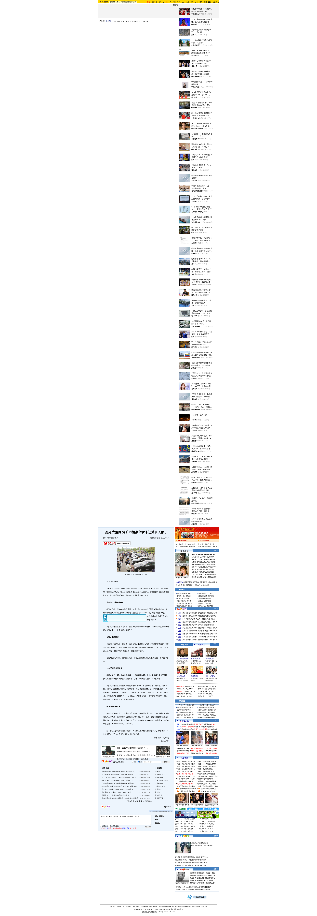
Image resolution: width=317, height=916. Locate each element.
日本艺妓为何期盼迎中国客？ (207, 637)
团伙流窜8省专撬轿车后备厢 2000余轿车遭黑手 (120, 798)
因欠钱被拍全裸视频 (182, 565)
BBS (209, 2)
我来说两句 (154, 538)
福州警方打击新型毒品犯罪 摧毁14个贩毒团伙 (119, 786)
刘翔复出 (196, 582)
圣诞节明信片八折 (183, 753)
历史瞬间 (205, 544)
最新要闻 (135, 21)
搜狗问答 (181, 609)
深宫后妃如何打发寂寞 (184, 696)
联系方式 (157, 906)
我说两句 (216, 2)
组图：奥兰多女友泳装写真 (207, 766)
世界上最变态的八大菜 (146, 755)
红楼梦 (213, 724)
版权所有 (180, 909)
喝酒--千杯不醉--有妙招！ (206, 717)
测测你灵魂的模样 (109, 757)
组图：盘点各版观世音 (205, 769)
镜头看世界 (178, 857)
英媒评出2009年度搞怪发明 (206, 875)
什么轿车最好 (160, 786)
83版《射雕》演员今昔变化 (186, 779)
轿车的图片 (159, 777)
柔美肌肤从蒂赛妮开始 (184, 603)
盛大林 (194, 577)
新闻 (179, 628)
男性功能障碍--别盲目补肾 (207, 710)
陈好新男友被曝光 (211, 753)
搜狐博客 (184, 551)
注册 (106, 828)
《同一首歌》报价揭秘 (187, 791)
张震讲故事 (207, 724)
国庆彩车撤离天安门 (201, 533)
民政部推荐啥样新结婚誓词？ (207, 634)
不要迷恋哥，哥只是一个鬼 (206, 873)
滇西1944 (190, 689)
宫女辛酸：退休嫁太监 (184, 694)
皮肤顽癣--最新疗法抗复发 (207, 707)
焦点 (179, 616)
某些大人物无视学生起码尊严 (204, 557)
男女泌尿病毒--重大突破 (206, 596)
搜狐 (111, 2)
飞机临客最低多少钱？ (190, 625)
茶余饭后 (184, 758)
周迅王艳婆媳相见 (197, 751)
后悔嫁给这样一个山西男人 (206, 880)
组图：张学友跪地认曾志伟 (207, 764)
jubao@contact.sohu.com (166, 912)
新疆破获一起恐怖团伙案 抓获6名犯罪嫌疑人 (119, 771)
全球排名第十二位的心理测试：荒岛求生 (132, 759)
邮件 (196, 2)
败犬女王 (213, 689)
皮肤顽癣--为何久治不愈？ (186, 715)
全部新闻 (197, 906)
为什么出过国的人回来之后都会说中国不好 (197, 887)
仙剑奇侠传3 (205, 689)
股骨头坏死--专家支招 (205, 606)
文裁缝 (194, 564)
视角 (179, 619)
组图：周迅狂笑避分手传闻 (186, 761)
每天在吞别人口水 (182, 883)
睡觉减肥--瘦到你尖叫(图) (185, 707)
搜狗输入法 (120, 906)
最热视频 (184, 645)
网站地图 (190, 906)
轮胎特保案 (211, 582)
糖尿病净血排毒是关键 (184, 606)
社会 (179, 640)
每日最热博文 (187, 582)
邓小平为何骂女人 (182, 659)
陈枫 (193, 559)
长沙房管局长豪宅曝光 (190, 628)
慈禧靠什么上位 (190, 691)
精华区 (157, 819)
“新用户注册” (126, 828)
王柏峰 (194, 572)
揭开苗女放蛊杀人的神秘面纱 (206, 562)
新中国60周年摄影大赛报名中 (185, 544)
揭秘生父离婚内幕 (211, 745)
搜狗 (134, 2)
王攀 (193, 567)
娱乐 (159, 2)
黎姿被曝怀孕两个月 (182, 805)
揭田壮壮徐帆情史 (182, 745)
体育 (153, 2)
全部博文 (204, 906)
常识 (179, 625)
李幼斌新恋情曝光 (211, 748)
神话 (199, 689)
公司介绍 (183, 906)
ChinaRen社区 (184, 869)
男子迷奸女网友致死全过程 (199, 843)
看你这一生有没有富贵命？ (127, 755)
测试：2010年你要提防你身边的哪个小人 (133, 748)
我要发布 (167, 807)
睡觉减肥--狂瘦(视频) (184, 593)
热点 (179, 634)
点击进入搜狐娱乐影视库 (185, 784)
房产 (178, 2)
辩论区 (157, 823)
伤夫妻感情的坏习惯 (184, 710)
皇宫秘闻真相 (209, 659)
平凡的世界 (204, 727)
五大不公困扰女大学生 (190, 631)
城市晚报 (125, 543)
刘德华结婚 (205, 585)
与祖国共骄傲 (204, 540)
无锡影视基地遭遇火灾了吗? (207, 616)
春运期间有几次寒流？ (190, 622)
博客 (200, 2)
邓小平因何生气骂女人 (205, 694)
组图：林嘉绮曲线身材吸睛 (186, 764)
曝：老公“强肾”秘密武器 (185, 717)
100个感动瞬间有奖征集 (185, 781)
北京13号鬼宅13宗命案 (205, 691)
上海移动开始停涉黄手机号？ (207, 631)
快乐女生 (198, 585)
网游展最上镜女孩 (182, 578)
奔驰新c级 (159, 795)
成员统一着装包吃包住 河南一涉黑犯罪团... (118, 789)
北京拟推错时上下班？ (190, 616)
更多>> (215, 550)
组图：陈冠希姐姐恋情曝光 (186, 766)
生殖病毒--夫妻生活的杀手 (207, 705)
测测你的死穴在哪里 (163, 757)
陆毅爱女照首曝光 (211, 751)
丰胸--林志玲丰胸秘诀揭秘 (186, 705)
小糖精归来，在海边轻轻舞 (206, 883)
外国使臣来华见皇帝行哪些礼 (206, 564)
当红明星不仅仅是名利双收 (206, 878)
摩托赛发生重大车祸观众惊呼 (208, 776)
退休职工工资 (160, 798)
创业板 (183, 585)
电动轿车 (158, 792)
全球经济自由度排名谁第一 (207, 625)
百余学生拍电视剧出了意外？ (207, 622)
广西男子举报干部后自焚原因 (205, 619)
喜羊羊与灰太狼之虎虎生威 (207, 686)
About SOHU (174, 906)
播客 (191, 2)
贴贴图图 (193, 875)
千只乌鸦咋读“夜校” (189, 619)
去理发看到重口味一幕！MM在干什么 (195, 857)
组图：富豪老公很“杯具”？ (186, 771)
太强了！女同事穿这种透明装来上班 (195, 860)
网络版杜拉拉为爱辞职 (205, 779)
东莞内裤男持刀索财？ (190, 637)
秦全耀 (194, 569)
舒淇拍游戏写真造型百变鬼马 (208, 786)
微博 (205, 2)
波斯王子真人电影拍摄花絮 (186, 786)
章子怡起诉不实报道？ (190, 613)
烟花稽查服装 (160, 774)
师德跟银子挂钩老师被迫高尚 (206, 574)
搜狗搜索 (107, 761)
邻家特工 (180, 689)
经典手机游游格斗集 (201, 729)
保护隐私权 (165, 906)
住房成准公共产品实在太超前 (206, 577)
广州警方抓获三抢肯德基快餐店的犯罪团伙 (118, 783)
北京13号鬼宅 (195, 659)
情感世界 (193, 880)
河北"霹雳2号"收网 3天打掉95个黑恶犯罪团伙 (119, 777)
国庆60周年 (190, 585)
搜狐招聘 (136, 906)
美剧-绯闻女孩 (210, 676)
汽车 (174, 2)
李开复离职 (203, 582)
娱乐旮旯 (193, 878)
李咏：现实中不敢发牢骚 (188, 789)
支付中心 (128, 906)
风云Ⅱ (185, 689)
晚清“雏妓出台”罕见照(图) (206, 774)
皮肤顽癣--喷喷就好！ (205, 598)
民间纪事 (178, 865)
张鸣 (193, 557)
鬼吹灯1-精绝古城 (188, 727)
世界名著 (197, 727)
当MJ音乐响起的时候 (208, 791)
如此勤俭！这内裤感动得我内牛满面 (195, 862)
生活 (179, 622)
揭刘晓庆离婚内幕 (197, 748)
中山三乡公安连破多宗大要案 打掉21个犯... (118, 780)
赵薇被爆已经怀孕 (183, 748)
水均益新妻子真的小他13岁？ (207, 613)
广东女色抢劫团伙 (162, 780)
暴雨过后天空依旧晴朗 (202, 889)
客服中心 (150, 906)
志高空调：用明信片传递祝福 (185, 547)
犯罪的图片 (159, 783)
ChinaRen (116, 2)
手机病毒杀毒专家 (188, 729)
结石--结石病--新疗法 (184, 601)
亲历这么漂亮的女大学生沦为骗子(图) (193, 865)
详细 (205, 537)
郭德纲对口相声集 (188, 724)
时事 (179, 637)
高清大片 (201, 645)
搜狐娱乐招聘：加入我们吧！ (208, 784)
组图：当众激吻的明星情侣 (186, 769)
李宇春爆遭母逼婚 (183, 751)
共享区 (179, 729)
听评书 (179, 724)
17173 (122, 2)
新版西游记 (194, 676)
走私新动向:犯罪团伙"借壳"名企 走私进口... (118, 792)
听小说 (179, 727)
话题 (179, 631)
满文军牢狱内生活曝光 (208, 789)
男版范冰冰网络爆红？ (190, 634)
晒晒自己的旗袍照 (188, 889)
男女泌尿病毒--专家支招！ (186, 712)
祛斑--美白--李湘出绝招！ (206, 712)
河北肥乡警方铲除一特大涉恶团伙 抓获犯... (118, 774)
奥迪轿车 (158, 789)
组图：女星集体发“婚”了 (206, 771)
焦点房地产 (129, 2)
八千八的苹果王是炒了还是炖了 (205, 567)
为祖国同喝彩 (182, 540)
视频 (187, 2)
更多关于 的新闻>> (139, 801)
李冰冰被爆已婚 (197, 745)
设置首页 (113, 906)
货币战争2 (211, 727)
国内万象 (126, 21)
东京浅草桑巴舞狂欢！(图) (186, 776)
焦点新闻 (193, 873)
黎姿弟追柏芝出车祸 (211, 805)
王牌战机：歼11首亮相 (209, 547)
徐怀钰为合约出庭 (197, 805)
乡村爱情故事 (180, 676)
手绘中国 (211, 544)
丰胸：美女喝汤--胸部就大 (207, 715)
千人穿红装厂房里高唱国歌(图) (205, 559)
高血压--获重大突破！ (205, 601)
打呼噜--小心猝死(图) (184, 596)
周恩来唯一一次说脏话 (205, 696)
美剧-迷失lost (189, 686)
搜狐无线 (185, 721)
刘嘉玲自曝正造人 (197, 753)
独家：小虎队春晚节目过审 (207, 761)
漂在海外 (179, 887)
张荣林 (194, 562)
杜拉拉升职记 (198, 724)
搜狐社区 (184, 836)
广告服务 (143, 906)
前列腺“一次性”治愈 (204, 603)
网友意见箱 (200, 897)
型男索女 (193, 883)
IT (170, 2)
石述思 (194, 574)
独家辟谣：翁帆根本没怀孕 (207, 781)
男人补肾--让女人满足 (205, 593)
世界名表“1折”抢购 (183, 598)
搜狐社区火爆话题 (181, 840)
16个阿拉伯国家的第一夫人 (205, 569)
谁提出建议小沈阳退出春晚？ (207, 628)
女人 (183, 2)
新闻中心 (117, 21)
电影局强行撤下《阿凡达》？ (207, 640)
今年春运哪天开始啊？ (190, 640)
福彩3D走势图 (212, 729)
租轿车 (157, 771)
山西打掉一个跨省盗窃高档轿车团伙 (115, 795)
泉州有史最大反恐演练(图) (205, 572)
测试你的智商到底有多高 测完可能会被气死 (133, 752)
